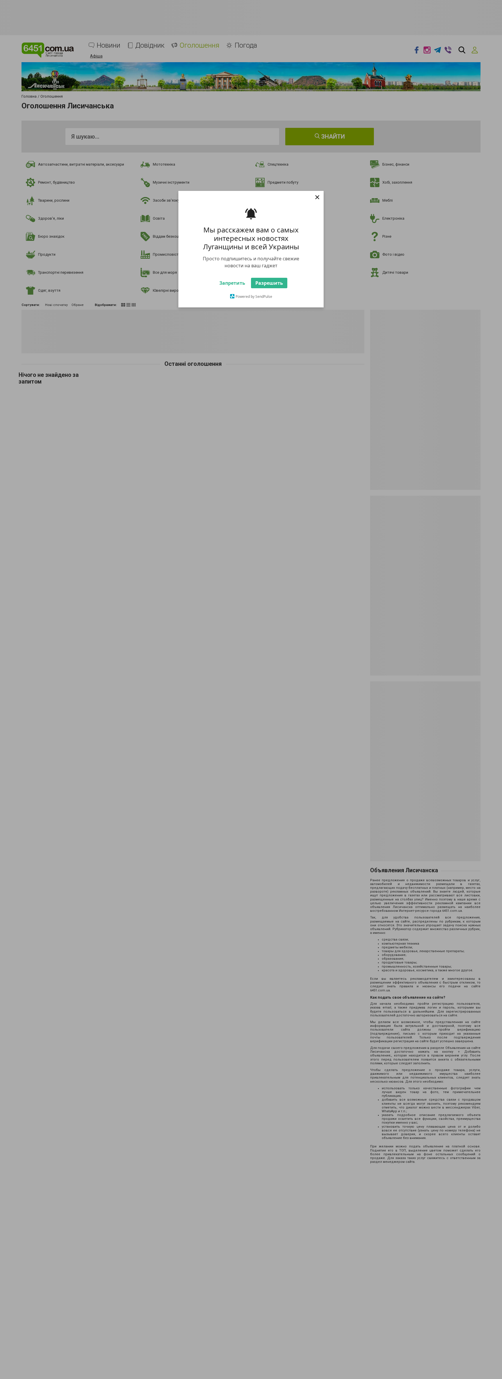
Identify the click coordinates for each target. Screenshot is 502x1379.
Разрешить (269, 299)
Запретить (232, 299)
